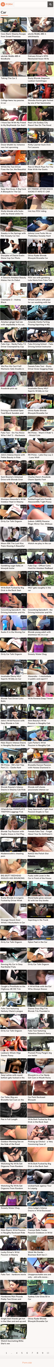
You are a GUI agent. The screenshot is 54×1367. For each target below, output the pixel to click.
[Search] (50, 4)
